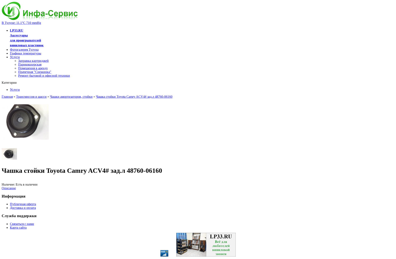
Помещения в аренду (33, 68)
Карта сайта (18, 227)
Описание (9, 188)
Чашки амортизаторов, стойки (71, 96)
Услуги (15, 57)
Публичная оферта (23, 204)
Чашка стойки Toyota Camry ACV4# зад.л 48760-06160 (134, 96)
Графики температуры (25, 53)
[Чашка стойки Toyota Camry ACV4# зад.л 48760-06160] (25, 144)
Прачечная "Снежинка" (34, 72)
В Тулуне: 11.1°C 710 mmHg (21, 23)
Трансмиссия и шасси (31, 96)
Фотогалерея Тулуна (24, 49)
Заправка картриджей (33, 60)
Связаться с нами (22, 224)
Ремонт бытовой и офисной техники (44, 75)
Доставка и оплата (23, 208)
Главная (7, 96)
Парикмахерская (29, 64)
